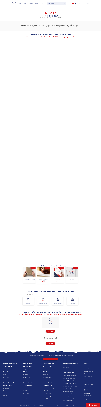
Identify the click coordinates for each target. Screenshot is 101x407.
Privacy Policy (59, 405)
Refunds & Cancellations (67, 405)
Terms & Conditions (77, 405)
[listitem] (50, 322)
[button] (25, 3)
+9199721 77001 (41, 405)
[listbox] (80, 3)
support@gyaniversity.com (50, 405)
